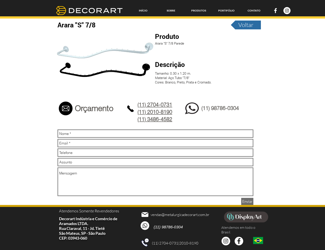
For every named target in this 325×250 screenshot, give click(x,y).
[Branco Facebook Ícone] (275, 10)
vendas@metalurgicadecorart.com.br (180, 214)
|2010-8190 (188, 243)
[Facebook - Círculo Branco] (239, 241)
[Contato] (65, 108)
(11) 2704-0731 (165, 243)
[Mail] (145, 214)
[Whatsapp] (145, 225)
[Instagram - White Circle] (287, 10)
